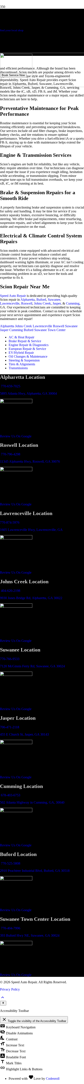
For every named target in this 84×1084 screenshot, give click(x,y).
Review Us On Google (15, 436)
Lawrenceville (9, 303)
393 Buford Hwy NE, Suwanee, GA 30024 (29, 935)
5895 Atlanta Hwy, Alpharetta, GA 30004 (28, 393)
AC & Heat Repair (21, 337)
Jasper (57, 303)
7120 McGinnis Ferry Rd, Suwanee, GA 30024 (32, 666)
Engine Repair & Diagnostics (28, 345)
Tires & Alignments (22, 364)
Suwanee (54, 299)
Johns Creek (42, 303)
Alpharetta (27, 299)
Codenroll (52, 1078)
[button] (2, 999)
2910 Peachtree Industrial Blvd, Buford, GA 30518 (35, 870)
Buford (41, 299)
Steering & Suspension (24, 360)
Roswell (26, 303)
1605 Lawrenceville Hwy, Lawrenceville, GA (31, 530)
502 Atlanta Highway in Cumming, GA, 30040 (32, 802)
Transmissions (18, 368)
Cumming (72, 303)
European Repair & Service (27, 349)
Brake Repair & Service (25, 341)
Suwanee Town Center (49, 330)
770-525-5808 (10, 863)
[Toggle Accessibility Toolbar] (3, 1003)
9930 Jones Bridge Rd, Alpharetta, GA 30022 (31, 598)
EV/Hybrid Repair (21, 352)
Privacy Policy (10, 989)
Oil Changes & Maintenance (28, 356)
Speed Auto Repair (13, 296)
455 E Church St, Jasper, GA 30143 (24, 734)
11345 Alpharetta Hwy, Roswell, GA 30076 (30, 461)
